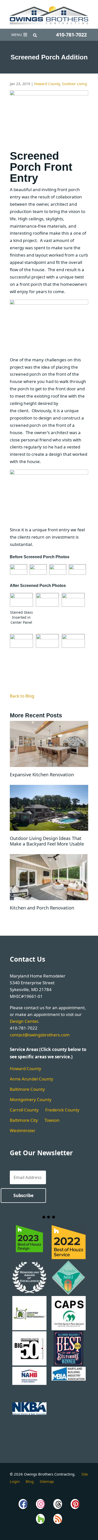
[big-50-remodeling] (29, 1364)
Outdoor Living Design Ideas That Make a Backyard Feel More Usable (47, 841)
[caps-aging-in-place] (69, 1329)
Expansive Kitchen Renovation (42, 775)
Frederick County (62, 1110)
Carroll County (24, 1110)
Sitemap (47, 1481)
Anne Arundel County (31, 1079)
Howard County (47, 83)
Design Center (24, 1021)
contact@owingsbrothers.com (40, 1035)
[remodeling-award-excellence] (29, 1293)
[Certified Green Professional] (29, 1329)
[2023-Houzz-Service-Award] (29, 1258)
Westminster (22, 1130)
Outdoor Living (74, 83)
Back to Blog (22, 696)
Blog (30, 1481)
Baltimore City (24, 1120)
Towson (52, 1120)
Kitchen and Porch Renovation (42, 908)
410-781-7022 (71, 34)
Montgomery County (31, 1099)
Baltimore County (27, 1089)
